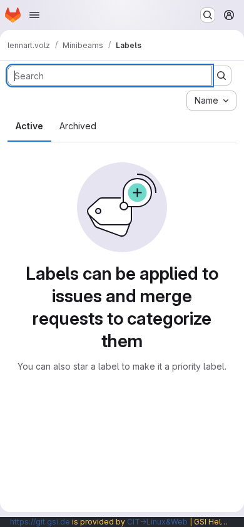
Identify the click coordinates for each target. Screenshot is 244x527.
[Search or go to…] (207, 14)
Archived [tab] (77, 126)
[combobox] (211, 101)
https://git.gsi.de (40, 521)
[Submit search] (221, 76)
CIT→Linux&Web (157, 521)
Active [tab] (29, 126)
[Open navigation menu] (34, 15)
